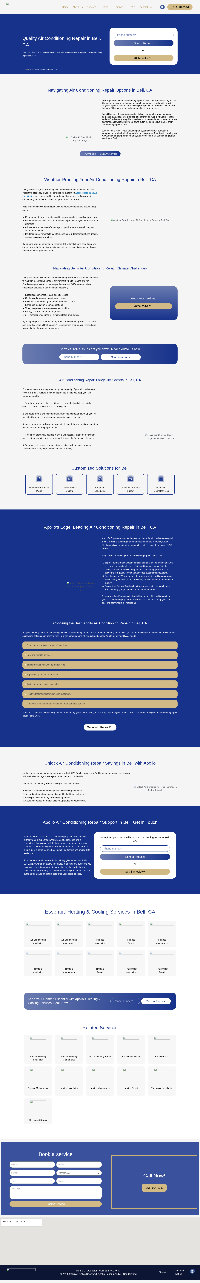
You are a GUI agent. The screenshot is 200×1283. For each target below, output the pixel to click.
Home (27, 69)
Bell (32, 69)
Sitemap (163, 1272)
